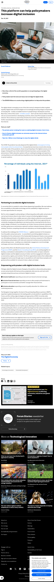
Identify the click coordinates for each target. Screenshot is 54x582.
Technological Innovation (10, 8)
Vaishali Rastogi (5, 72)
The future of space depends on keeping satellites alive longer (40, 506)
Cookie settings (41, 578)
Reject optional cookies (41, 574)
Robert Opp (31, 66)
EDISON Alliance (23, 232)
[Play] (3, 83)
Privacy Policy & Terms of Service (27, 573)
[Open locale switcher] (2, 578)
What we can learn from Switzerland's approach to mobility (12, 456)
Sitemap (27, 576)
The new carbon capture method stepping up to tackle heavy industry (12, 506)
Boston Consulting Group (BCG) (27, 250)
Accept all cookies (41, 570)
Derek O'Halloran (5, 66)
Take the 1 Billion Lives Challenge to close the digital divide (20, 138)
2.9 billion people (25, 113)
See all (50, 436)
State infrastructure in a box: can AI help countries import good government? (40, 480)
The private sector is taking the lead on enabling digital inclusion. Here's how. (25, 130)
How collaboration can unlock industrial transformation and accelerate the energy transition (13, 481)
